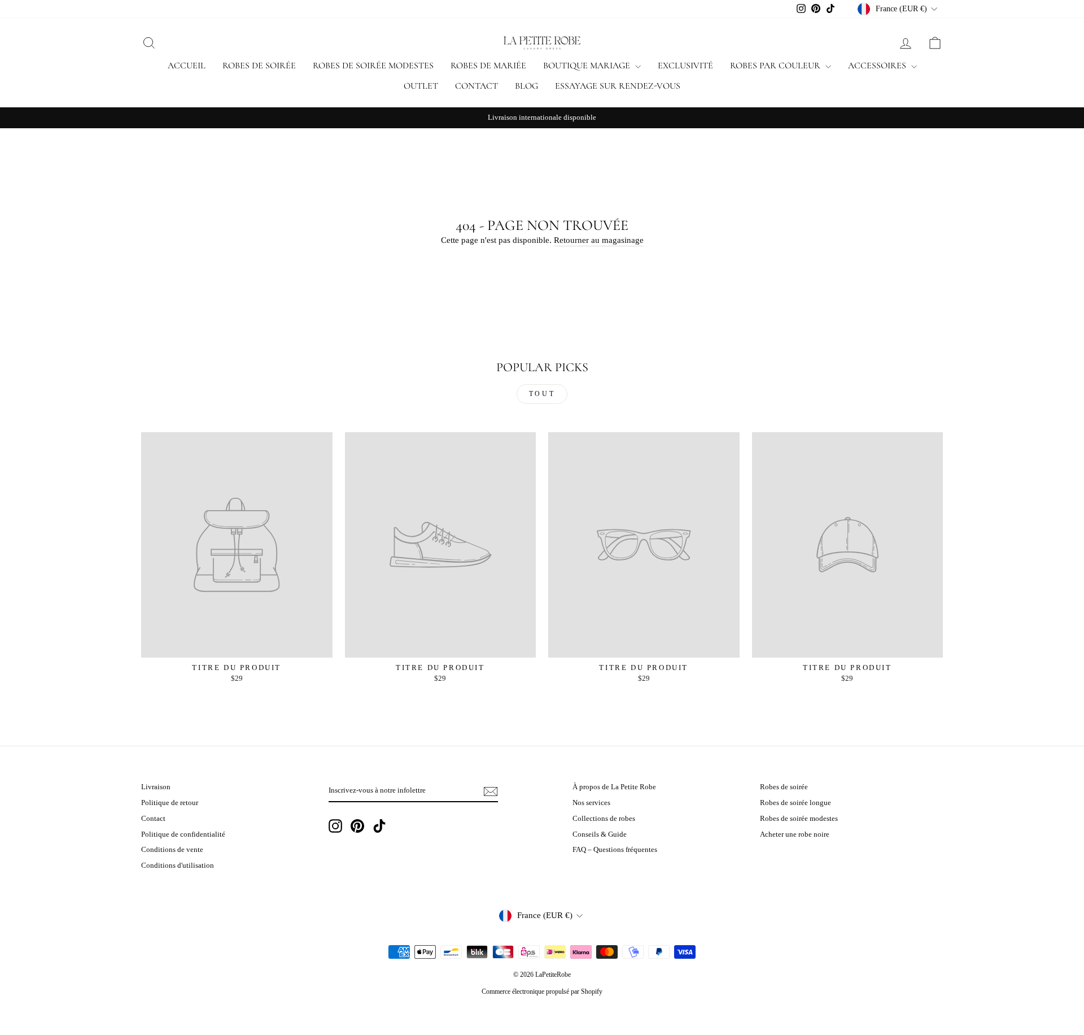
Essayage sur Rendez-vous (617, 86)
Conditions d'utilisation (177, 865)
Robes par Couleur (776, 65)
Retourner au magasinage (599, 240)
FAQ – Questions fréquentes (614, 850)
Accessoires (878, 65)
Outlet (421, 86)
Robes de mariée (488, 65)
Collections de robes (603, 819)
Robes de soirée (259, 65)
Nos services (591, 803)
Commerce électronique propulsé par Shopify (542, 991)
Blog (526, 86)
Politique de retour (169, 803)
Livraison (156, 787)
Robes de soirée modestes (373, 65)
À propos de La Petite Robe (614, 787)
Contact (476, 86)
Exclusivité (685, 65)
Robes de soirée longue (795, 803)
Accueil (187, 65)
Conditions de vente (172, 850)
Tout (542, 394)
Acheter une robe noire (794, 834)
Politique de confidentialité (183, 834)
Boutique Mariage (587, 65)
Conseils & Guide (599, 834)
